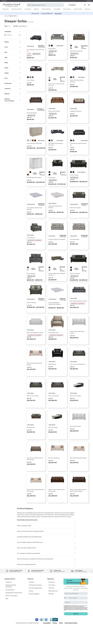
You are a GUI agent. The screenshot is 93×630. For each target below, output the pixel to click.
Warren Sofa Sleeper (54, 458)
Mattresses (6, 9)
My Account (52, 582)
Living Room (28, 9)
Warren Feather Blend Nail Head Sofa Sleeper (35, 490)
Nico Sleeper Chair (53, 332)
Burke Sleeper (31, 427)
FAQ (7, 598)
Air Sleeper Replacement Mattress (55, 206)
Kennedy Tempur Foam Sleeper (56, 239)
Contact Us (9, 582)
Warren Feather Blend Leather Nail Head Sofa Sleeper (78, 490)
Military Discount (53, 591)
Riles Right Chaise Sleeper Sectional (55, 144)
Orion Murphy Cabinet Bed (34, 177)
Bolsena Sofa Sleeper (54, 111)
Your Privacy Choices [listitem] (71, 623)
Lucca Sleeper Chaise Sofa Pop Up (35, 50)
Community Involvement (35, 585)
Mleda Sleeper (52, 364)
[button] (89, 4)
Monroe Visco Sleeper (33, 396)
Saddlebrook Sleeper (75, 111)
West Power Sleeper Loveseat (35, 332)
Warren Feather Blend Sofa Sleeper (34, 363)
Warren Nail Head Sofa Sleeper (78, 458)
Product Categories (34, 594)
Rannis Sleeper (31, 273)
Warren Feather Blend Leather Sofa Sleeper (56, 490)
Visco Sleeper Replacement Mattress (34, 208)
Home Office (57, 9)
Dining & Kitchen (46, 9)
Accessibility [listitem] (47, 623)
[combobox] (45, 5)
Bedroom (36, 9)
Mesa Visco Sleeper (75, 207)
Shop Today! (58, 13)
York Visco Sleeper (75, 273)
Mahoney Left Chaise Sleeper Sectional (56, 84)
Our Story (31, 582)
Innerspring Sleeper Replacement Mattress (54, 303)
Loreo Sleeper (31, 80)
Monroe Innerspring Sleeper (77, 364)
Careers (31, 591)
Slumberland (23, 623)
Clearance (87, 9)
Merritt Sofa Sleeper (75, 426)
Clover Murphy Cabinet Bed (34, 143)
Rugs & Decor (67, 9)
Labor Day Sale (78, 9)
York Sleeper (51, 177)
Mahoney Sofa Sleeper (76, 51)
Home (6, 16)
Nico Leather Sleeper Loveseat (78, 301)
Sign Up (76, 614)
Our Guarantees (10, 590)
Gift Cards (51, 594)
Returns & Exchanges (11, 595)
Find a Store (52, 585)
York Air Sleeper (74, 175)
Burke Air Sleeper (53, 427)
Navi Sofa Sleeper (32, 113)
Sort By (15, 26)
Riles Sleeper (52, 48)
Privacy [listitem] (55, 623)
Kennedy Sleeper (74, 239)
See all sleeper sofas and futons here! (27, 520)
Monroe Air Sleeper (53, 396)
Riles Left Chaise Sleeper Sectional (77, 80)
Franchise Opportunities (35, 588)
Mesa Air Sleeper (31, 302)
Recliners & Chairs (17, 9)
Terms (65, 610)
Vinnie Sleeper (31, 237)
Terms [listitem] (61, 623)
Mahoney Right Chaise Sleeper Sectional (56, 274)
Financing (51, 588)
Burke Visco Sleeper (75, 396)
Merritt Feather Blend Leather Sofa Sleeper (35, 458)
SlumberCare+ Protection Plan (14, 592)
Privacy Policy (84, 609)
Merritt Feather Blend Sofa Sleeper (77, 332)
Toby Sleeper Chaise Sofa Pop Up (78, 144)
